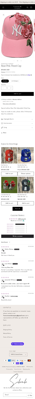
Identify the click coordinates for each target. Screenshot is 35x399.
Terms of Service (7, 337)
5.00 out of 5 (22, 219)
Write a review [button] (17, 236)
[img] (5, 247)
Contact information (18, 371)
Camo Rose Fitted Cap (5, 194)
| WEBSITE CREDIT (20, 366)
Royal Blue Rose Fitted (22, 165)
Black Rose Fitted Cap (22, 194)
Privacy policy (9, 369)
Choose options (25, 173)
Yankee (5, 81)
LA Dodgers (15, 81)
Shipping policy (26, 369)
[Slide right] (21, 61)
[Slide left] (14, 61)
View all (17, 208)
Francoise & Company (11, 366)
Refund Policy (7, 333)
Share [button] (4, 132)
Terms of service (17, 369)
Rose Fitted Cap (4, 165)
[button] (3, 7)
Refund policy (30, 366)
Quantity (3, 84)
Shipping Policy (7, 329)
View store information (9, 103)
